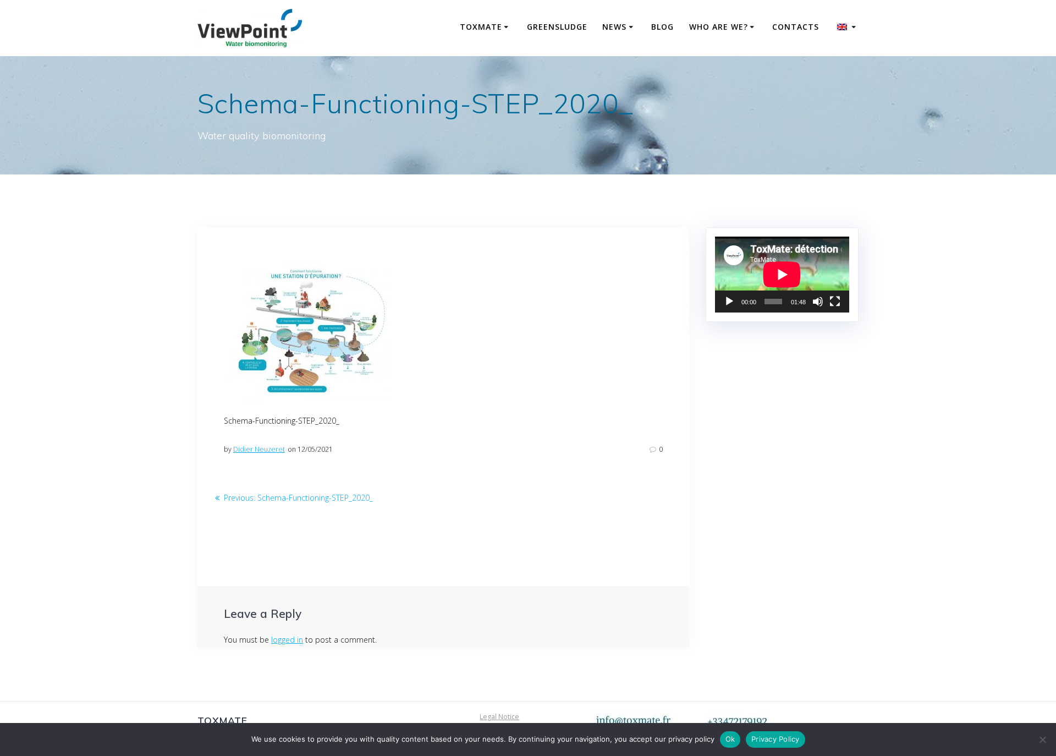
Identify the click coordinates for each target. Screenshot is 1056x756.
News (614, 26)
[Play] (729, 301)
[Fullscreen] (834, 301)
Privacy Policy (775, 739)
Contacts (795, 26)
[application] (782, 274)
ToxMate (481, 26)
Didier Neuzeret (259, 449)
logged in (287, 639)
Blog (662, 26)
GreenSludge (557, 26)
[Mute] (817, 301)
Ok (730, 739)
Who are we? (718, 26)
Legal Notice (499, 716)
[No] (1042, 739)
